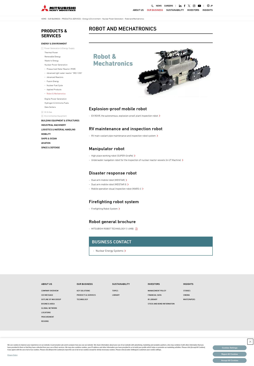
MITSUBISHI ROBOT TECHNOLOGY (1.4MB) (112, 228)
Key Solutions (83, 290)
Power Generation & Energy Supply (59, 48)
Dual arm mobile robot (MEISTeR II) (108, 184)
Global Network (49, 308)
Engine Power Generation (56, 99)
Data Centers (50, 107)
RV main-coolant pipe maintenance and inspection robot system (123, 135)
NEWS (159, 5)
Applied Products (54, 89)
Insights (208, 10)
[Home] (58, 7)
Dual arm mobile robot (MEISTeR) (108, 180)
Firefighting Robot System (104, 208)
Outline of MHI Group (51, 299)
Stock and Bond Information (161, 304)
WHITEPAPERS (189, 299)
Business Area (48, 304)
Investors (193, 10)
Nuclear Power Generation (112, 19)
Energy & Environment (92, 19)
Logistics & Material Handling (58, 129)
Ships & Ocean (49, 138)
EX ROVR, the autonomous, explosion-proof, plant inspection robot (124, 115)
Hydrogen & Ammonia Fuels (57, 103)
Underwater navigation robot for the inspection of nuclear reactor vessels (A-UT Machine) (136, 160)
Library (116, 295)
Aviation (45, 143)
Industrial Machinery (53, 125)
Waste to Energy (52, 60)
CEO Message (47, 295)
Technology (82, 299)
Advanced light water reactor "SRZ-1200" (64, 73)
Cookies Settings (229, 348)
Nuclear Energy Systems (109, 250)
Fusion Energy (53, 81)
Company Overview (49, 290)
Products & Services (71, 19)
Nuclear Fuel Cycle (55, 85)
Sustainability (175, 10)
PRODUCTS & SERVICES (54, 33)
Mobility (46, 134)
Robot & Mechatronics (56, 93)
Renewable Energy (53, 56)
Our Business (155, 10)
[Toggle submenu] (42, 48)
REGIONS (45, 321)
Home (43, 19)
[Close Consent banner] (250, 342)
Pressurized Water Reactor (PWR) (61, 69)
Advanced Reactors (55, 77)
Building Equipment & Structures (60, 120)
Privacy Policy (12, 355)
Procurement (47, 317)
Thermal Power (51, 52)
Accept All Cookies (229, 360)
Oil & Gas (48, 112)
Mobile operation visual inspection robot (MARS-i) (116, 188)
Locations (46, 312)
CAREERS (168, 5)
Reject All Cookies (229, 354)
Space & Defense (50, 147)
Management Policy (157, 290)
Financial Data (155, 295)
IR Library (152, 299)
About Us (138, 10)
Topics (115, 290)
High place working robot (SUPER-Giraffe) (112, 155)
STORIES (186, 290)
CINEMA (186, 295)
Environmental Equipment (55, 116)
